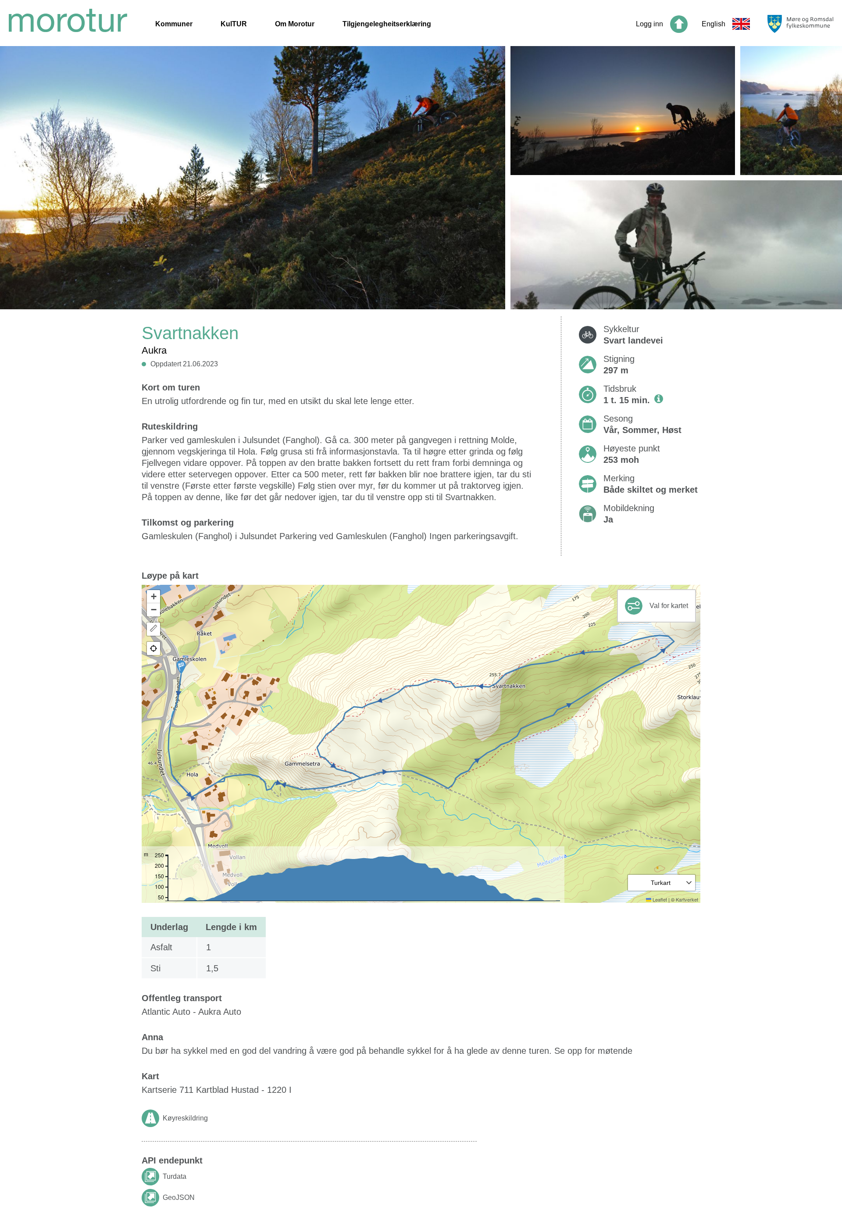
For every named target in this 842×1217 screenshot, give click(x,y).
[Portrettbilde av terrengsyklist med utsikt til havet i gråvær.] (676, 244)
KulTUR (234, 24)
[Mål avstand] (153, 629)
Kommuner (174, 24)
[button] (181, 667)
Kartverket (687, 899)
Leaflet (659, 899)
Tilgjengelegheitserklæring (387, 24)
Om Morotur (294, 24)
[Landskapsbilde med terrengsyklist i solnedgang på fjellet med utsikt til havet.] (622, 110)
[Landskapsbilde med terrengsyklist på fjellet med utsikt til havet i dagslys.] (791, 110)
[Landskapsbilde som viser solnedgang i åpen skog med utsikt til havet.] (252, 180)
